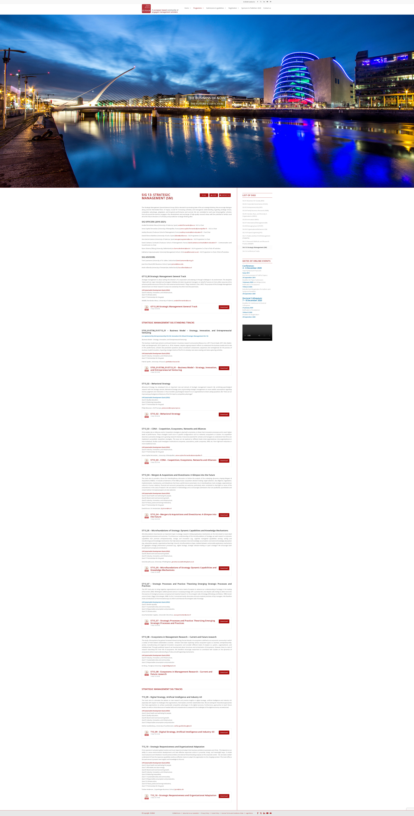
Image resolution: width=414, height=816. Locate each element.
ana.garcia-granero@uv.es (183, 239)
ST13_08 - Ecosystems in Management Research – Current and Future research (181, 672)
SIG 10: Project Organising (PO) (252, 232)
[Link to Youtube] (267, 1)
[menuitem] (176, 813)
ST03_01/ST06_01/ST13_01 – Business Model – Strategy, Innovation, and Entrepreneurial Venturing (184, 368)
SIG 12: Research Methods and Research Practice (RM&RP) (255, 242)
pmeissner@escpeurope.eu (171, 408)
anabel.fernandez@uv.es (186, 225)
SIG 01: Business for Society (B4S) (253, 201)
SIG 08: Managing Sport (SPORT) (252, 226)
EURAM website (249, 2)
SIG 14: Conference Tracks (251, 251)
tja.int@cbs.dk (179, 789)
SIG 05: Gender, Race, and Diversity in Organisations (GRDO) (254, 215)
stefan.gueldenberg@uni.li (183, 726)
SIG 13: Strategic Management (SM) (254, 247)
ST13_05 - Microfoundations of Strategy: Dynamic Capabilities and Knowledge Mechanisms (183, 568)
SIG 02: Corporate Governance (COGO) (255, 204)
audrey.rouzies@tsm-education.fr (191, 232)
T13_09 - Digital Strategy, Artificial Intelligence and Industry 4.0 (182, 731)
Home (186, 8)
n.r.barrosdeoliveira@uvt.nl (181, 248)
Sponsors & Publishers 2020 (251, 8)
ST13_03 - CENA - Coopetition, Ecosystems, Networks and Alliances (183, 460)
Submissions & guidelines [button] (215, 8)
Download (224, 307)
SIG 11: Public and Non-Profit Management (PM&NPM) (256, 237)
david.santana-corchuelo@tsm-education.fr (202, 243)
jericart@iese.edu (177, 264)
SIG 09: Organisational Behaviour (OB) (254, 229)
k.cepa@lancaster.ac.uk (191, 252)
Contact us (267, 8)
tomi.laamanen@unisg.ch (185, 260)
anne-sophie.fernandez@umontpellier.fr (193, 229)
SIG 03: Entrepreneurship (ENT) (252, 207)
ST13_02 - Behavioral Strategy (165, 413)
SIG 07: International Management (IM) (254, 223)
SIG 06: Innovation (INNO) (250, 219)
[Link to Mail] (270, 1)
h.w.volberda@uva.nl (185, 267)
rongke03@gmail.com (169, 666)
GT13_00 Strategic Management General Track (174, 306)
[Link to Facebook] (257, 1)
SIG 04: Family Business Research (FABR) (255, 211)
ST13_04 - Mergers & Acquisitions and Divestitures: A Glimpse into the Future (183, 515)
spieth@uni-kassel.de (172, 362)
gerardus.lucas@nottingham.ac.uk (183, 562)
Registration (232, 8)
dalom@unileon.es (181, 236)
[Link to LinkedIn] (264, 1)
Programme (197, 8)
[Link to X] (260, 1)
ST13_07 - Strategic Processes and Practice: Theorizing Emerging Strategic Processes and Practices (183, 621)
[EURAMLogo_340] (160, 9)
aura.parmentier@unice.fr (182, 615)
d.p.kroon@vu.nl (166, 508)
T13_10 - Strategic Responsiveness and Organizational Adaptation (183, 795)
